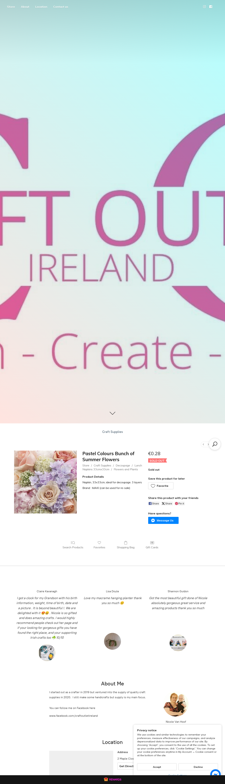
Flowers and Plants (126, 469)
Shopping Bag (125, 547)
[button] (161, 485)
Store (11, 6)
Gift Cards (152, 547)
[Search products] (215, 444)
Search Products (73, 547)
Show (112, 779)
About (25, 6)
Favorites (99, 547)
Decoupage (123, 465)
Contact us (60, 6)
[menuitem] (203, 444)
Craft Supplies (112, 432)
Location (41, 6)
